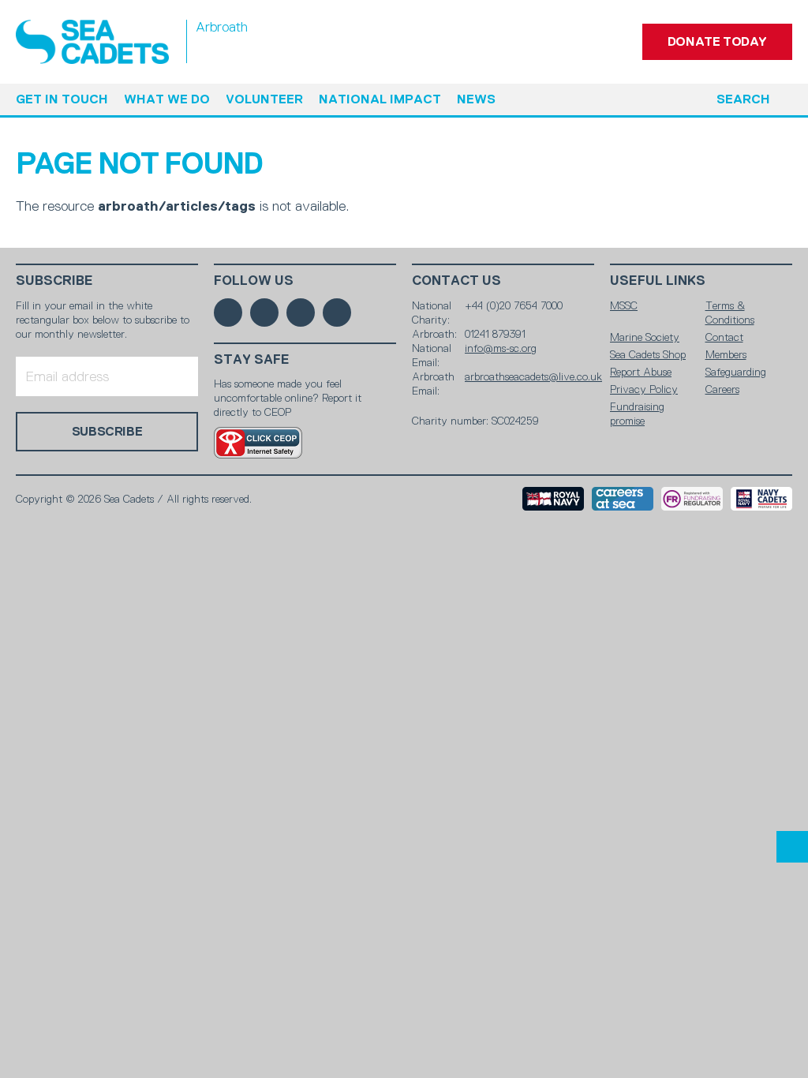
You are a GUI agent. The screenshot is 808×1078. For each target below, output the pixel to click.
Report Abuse (640, 371)
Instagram (300, 312)
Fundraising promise (637, 413)
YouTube (337, 312)
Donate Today (717, 41)
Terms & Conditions (729, 312)
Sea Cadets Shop (648, 354)
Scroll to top (792, 847)
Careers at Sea (622, 499)
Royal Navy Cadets (761, 499)
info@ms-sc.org (501, 348)
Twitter (264, 312)
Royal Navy (553, 499)
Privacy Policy (644, 389)
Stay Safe (252, 359)
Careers (722, 389)
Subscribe (54, 280)
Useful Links (657, 280)
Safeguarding (735, 371)
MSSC (624, 305)
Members (725, 354)
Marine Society (644, 337)
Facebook (228, 312)
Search (743, 99)
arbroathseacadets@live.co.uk (533, 376)
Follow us (254, 280)
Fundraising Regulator (692, 499)
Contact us (456, 280)
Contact (724, 337)
